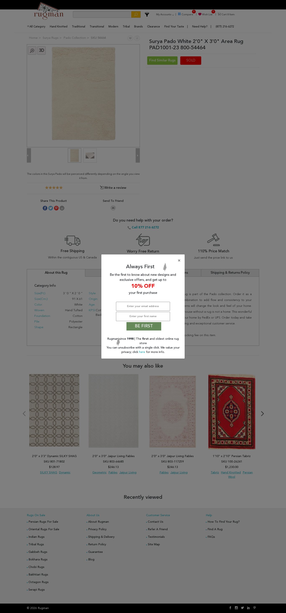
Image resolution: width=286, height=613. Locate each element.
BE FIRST (144, 326)
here (142, 352)
